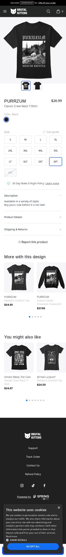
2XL (10, 150)
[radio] (10, 140)
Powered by (24, 496)
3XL (25, 150)
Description (11, 195)
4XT (10, 172)
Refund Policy (33, 474)
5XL (56, 150)
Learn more (52, 183)
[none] (50, 132)
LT (10, 161)
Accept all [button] (33, 546)
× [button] (58, 507)
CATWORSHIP (27, 2)
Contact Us (33, 465)
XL (55, 139)
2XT (40, 161)
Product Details (13, 217)
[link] (18, 277)
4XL (41, 150)
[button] (33, 540)
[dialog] (33, 528)
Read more (11, 536)
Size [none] (7, 132)
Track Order (33, 456)
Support (33, 448)
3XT (56, 161)
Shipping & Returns (15, 229)
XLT (25, 161)
